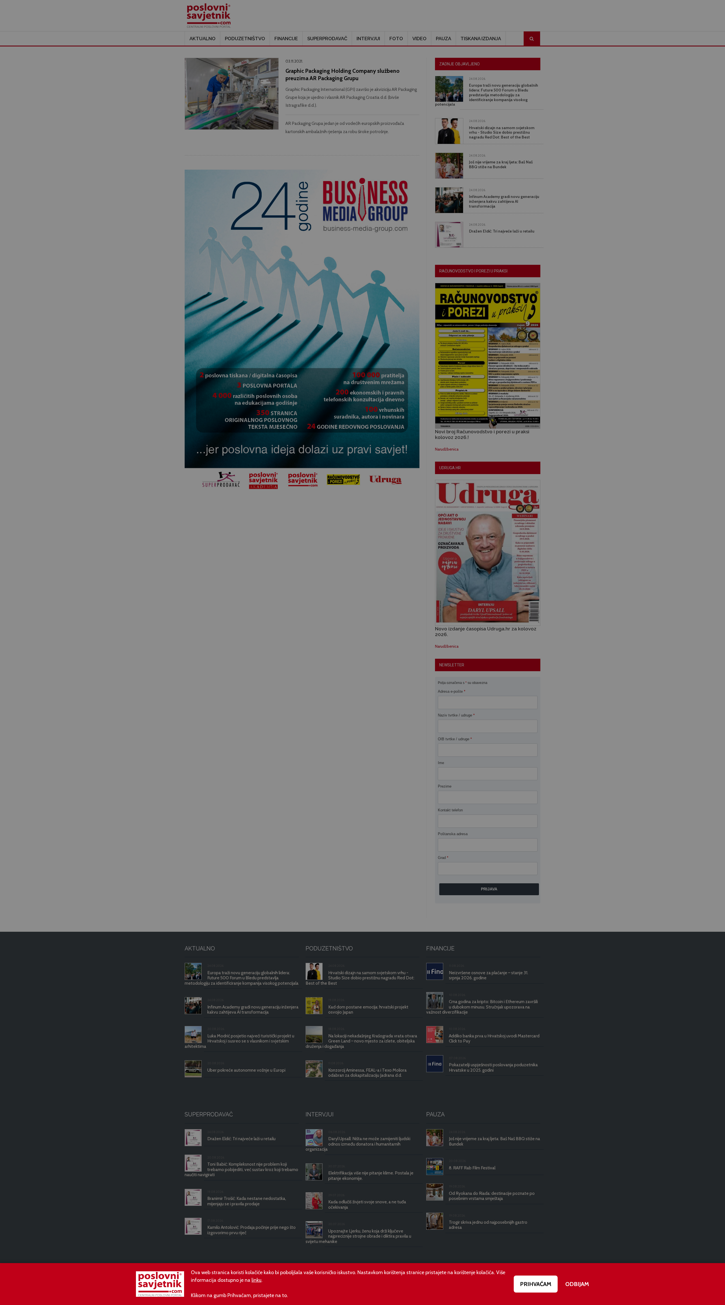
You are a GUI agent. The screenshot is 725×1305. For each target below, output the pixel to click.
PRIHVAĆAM (535, 1284)
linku (256, 1280)
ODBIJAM (577, 1284)
